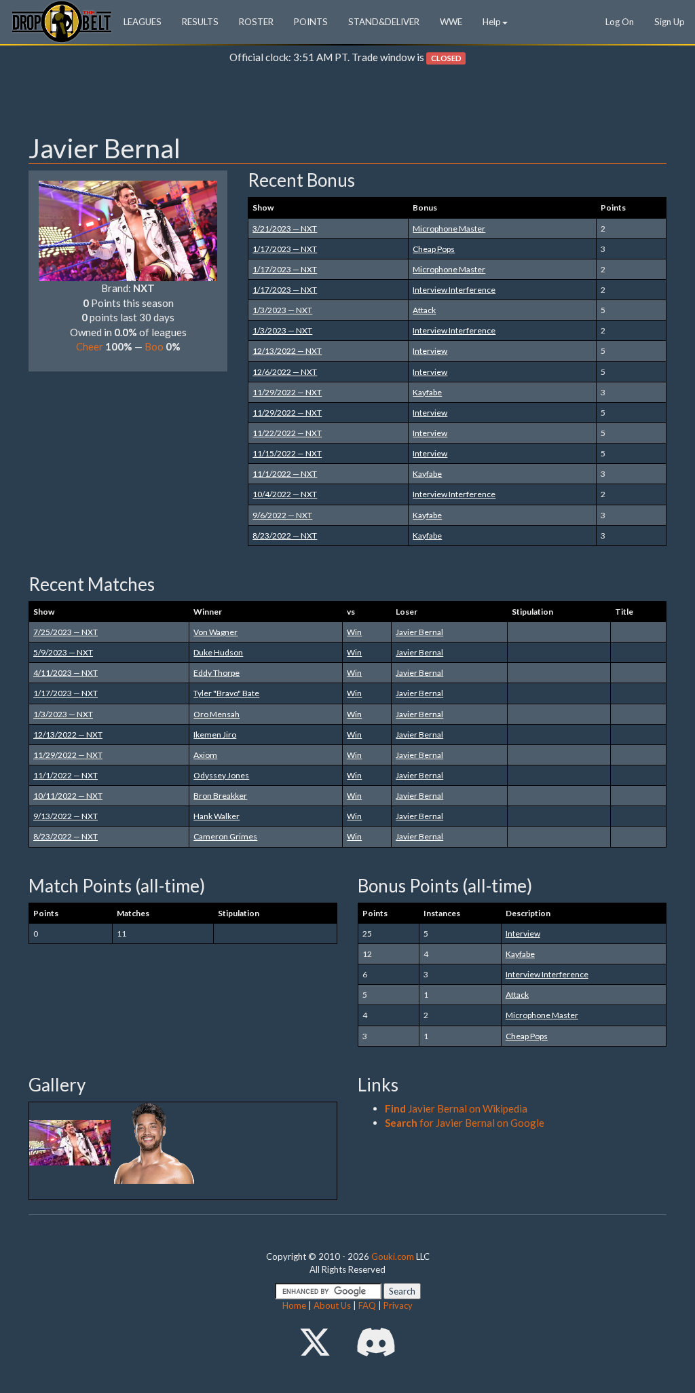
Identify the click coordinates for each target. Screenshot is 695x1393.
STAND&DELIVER (383, 21)
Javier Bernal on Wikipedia (456, 1108)
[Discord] (376, 1341)
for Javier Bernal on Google (464, 1123)
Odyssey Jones (221, 775)
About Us (332, 1305)
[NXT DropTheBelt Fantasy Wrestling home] (61, 21)
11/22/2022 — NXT (287, 433)
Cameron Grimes (225, 836)
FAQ (367, 1305)
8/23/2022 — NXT (284, 535)
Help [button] (492, 21)
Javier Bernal (419, 632)
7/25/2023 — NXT (65, 632)
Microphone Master (449, 228)
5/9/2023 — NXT (63, 652)
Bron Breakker (220, 796)
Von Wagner (215, 632)
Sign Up (669, 21)
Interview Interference (454, 290)
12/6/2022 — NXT (284, 372)
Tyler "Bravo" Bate (226, 693)
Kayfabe (427, 392)
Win (354, 632)
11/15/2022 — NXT (287, 453)
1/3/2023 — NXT (282, 310)
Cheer (89, 346)
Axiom (205, 755)
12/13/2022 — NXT (287, 351)
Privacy (398, 1305)
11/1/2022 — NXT (284, 474)
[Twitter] (315, 1341)
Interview (430, 351)
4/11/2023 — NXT (65, 673)
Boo (154, 346)
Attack (424, 310)
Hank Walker (216, 816)
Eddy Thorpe (216, 673)
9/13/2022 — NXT (65, 816)
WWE (451, 21)
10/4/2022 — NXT (284, 494)
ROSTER (256, 21)
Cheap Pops (434, 249)
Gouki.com (392, 1256)
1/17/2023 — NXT (284, 249)
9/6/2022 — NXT (282, 515)
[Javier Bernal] (128, 229)
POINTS (311, 21)
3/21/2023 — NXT (284, 228)
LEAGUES (143, 21)
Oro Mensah (216, 714)
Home (294, 1305)
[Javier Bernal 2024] (71, 1142)
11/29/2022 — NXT (287, 392)
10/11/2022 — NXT (67, 796)
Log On (619, 21)
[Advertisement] (347, 102)
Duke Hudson (218, 652)
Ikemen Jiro (214, 734)
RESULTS (200, 21)
